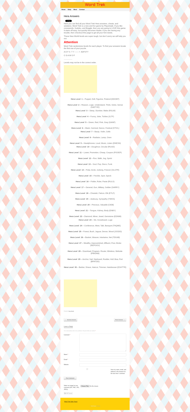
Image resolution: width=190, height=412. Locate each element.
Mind (75, 9)
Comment (67, 335)
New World (71, 311)
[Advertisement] (80, 79)
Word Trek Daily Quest (70, 401)
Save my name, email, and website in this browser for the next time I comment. (118, 371)
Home (63, 9)
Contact (82, 9)
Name (66, 354)
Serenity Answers (70, 319)
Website (66, 364)
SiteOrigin (93, 406)
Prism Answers (120, 319)
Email (66, 359)
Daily (69, 9)
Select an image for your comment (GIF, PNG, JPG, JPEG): (71, 387)
